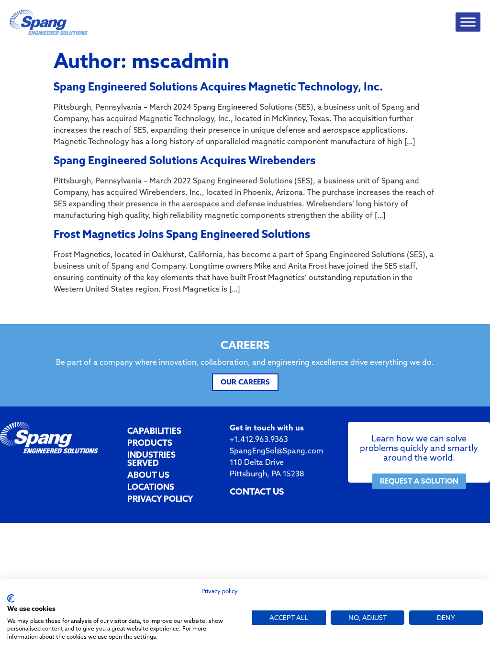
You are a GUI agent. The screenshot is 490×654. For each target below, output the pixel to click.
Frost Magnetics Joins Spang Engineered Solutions (182, 234)
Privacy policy (219, 591)
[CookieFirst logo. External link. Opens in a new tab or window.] (10, 598)
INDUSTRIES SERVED (151, 459)
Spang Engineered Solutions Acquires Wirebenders (184, 160)
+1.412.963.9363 (259, 439)
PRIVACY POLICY (160, 499)
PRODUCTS (149, 443)
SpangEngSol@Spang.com (276, 450)
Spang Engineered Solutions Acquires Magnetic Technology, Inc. (218, 86)
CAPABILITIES (154, 431)
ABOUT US (148, 475)
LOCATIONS (150, 487)
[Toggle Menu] (468, 22)
